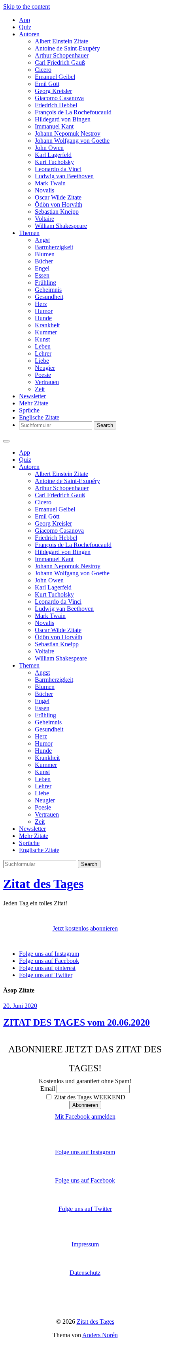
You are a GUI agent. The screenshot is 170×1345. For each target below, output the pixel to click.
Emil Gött (47, 83)
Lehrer (43, 353)
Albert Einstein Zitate (61, 41)
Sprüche (29, 410)
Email (47, 1088)
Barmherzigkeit (54, 247)
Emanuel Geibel (55, 76)
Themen (29, 232)
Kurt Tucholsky (54, 162)
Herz (41, 303)
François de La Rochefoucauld (73, 112)
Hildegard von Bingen (63, 119)
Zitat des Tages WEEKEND (89, 1097)
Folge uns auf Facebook (85, 1180)
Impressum (85, 1244)
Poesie (43, 374)
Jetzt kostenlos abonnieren (85, 928)
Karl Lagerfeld (53, 154)
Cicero (43, 69)
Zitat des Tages (43, 884)
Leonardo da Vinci (58, 169)
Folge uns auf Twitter (85, 1208)
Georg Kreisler (53, 91)
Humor (44, 311)
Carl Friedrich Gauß (60, 62)
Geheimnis (48, 289)
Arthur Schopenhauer (62, 55)
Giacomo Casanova (59, 98)
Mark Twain (50, 183)
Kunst (42, 339)
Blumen (45, 254)
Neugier (45, 367)
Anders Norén (100, 1335)
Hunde (43, 318)
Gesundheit (49, 296)
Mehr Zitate (33, 403)
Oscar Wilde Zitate (58, 197)
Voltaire (44, 218)
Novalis (44, 190)
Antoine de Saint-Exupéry (67, 48)
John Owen (49, 147)
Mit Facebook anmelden (85, 1116)
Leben (43, 346)
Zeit (40, 389)
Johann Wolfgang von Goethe (72, 140)
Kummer (46, 332)
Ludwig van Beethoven (64, 176)
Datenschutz (85, 1272)
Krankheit (47, 325)
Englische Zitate (39, 417)
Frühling (45, 282)
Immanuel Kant (54, 126)
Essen (42, 275)
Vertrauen (47, 382)
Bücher (44, 261)
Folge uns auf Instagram (85, 1152)
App (24, 20)
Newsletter (32, 396)
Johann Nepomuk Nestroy (67, 133)
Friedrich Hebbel (56, 105)
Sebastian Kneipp (57, 211)
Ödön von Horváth (58, 204)
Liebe (42, 360)
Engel (42, 268)
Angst (42, 240)
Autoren (29, 34)
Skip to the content (26, 6)
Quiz (25, 27)
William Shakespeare (61, 225)
